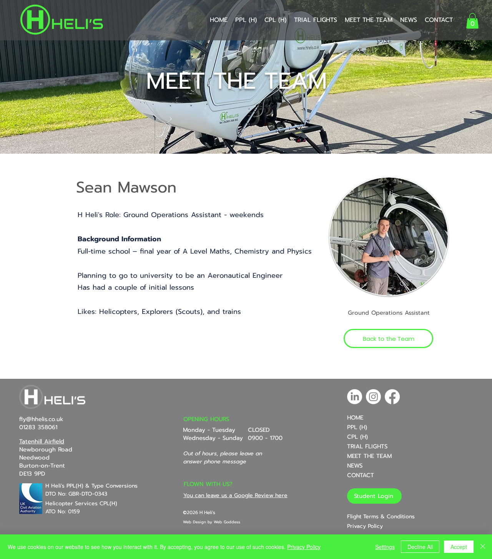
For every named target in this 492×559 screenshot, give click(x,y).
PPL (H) (357, 427)
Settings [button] (385, 547)
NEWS (354, 465)
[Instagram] (373, 396)
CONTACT (360, 475)
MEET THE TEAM (369, 456)
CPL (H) (357, 437)
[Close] (482, 547)
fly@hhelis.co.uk (41, 419)
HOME (355, 417)
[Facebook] (392, 396)
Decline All (420, 547)
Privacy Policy (304, 547)
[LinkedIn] (354, 396)
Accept (458, 547)
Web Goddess (227, 522)
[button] (472, 21)
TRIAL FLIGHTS (367, 446)
